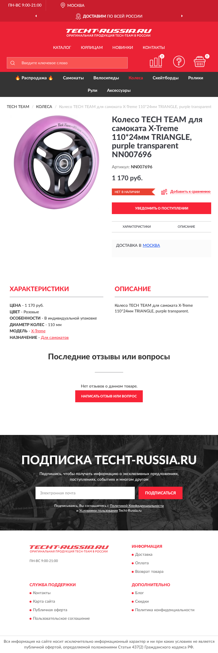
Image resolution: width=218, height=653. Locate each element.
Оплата (142, 563)
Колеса (136, 78)
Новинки (122, 48)
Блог (139, 593)
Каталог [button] (62, 48)
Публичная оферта (50, 610)
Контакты (154, 48)
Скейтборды (166, 78)
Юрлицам (92, 48)
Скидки (142, 602)
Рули (92, 90)
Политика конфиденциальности (164, 610)
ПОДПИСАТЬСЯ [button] (160, 493)
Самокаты (73, 78)
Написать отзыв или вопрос (109, 396)
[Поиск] (12, 63)
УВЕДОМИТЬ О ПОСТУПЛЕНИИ (161, 208)
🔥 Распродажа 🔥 (34, 78)
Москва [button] (151, 246)
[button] (179, 61)
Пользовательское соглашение (61, 619)
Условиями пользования (98, 510)
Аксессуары (119, 90)
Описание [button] (186, 226)
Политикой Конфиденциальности (137, 505)
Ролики (195, 78)
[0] (200, 61)
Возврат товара (149, 572)
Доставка (143, 555)
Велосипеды (106, 78)
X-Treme (38, 331)
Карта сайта (44, 602)
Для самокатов (55, 338)
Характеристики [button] (137, 226)
